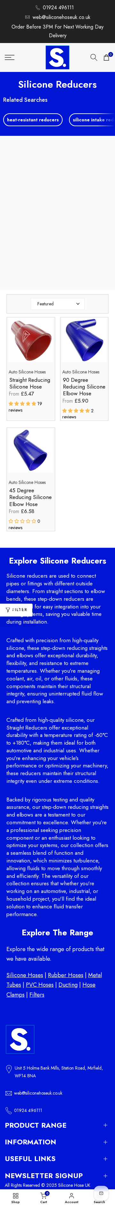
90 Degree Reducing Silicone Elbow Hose (84, 387)
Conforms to (33, 263)
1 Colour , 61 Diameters (32, 273)
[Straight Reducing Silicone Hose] (31, 343)
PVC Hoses (40, 985)
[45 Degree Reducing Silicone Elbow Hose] (31, 453)
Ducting (68, 985)
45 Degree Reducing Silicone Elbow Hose (30, 497)
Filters (36, 995)
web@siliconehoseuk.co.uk (61, 17)
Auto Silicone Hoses (27, 372)
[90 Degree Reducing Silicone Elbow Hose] (84, 343)
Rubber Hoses (65, 975)
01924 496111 (58, 7)
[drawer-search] (93, 57)
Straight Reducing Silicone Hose (29, 383)
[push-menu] (9, 57)
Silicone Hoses (24, 975)
